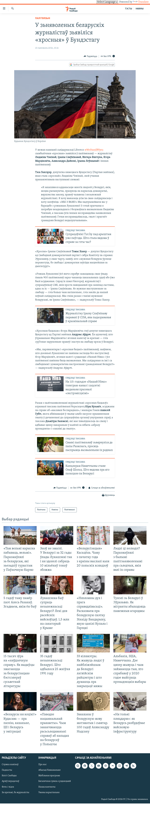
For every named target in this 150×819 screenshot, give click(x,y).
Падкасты (7, 770)
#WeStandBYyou (94, 150)
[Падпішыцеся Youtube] (98, 766)
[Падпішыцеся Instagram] (119, 766)
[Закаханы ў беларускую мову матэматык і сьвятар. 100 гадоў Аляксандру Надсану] (93, 701)
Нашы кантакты (46, 787)
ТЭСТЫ (128, 9)
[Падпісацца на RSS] (133, 766)
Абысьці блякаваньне (49, 770)
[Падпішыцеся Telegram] (126, 766)
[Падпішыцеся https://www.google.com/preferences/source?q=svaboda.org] (78, 766)
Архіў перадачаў (10, 781)
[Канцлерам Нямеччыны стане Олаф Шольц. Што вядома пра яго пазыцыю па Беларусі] (50, 467)
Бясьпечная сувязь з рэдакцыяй (54, 781)
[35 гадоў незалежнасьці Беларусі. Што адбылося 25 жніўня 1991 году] (56, 643)
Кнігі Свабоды (9, 776)
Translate (143, 2)
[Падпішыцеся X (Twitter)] (91, 766)
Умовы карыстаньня (48, 792)
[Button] (90, 56)
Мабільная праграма (49, 776)
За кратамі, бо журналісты (15, 792)
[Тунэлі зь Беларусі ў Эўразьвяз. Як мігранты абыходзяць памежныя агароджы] (129, 585)
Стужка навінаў (10, 764)
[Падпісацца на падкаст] (105, 766)
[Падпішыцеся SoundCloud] (112, 766)
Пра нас (42, 764)
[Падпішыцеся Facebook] (84, 766)
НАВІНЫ (140, 9)
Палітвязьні (42, 18)
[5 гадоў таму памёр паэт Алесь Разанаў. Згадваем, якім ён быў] (20, 585)
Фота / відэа (8, 787)
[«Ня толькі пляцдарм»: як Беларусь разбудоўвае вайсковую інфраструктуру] (129, 701)
